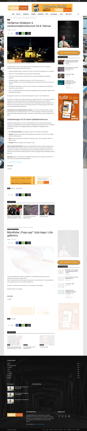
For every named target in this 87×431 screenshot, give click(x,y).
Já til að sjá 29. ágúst (44, 216)
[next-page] (10, 221)
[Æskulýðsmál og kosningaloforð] (10, 401)
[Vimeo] (77, 1)
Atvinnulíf (25, 214)
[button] (78, 14)
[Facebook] (71, 1)
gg (9, 29)
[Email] (26, 33)
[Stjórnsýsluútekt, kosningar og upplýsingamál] (10, 388)
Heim (8, 17)
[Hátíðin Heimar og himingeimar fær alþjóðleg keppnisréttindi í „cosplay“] (14, 210)
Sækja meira (68, 87)
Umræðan (41, 214)
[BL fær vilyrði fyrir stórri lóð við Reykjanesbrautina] (30, 210)
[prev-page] (8, 221)
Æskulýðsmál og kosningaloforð (22, 399)
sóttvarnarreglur (19, 188)
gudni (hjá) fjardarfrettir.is (39, 424)
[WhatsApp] (23, 33)
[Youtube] (79, 1)
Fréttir (11, 17)
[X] (75, 1)
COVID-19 (13, 188)
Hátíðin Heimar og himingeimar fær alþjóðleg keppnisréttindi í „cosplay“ (72, 62)
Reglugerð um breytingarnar (15, 162)
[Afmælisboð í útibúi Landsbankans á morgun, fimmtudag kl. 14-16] (61, 82)
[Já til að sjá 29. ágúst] (47, 210)
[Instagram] (73, 1)
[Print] (29, 33)
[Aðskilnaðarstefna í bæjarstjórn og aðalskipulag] (10, 395)
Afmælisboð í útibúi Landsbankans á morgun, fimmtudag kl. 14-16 (70, 82)
